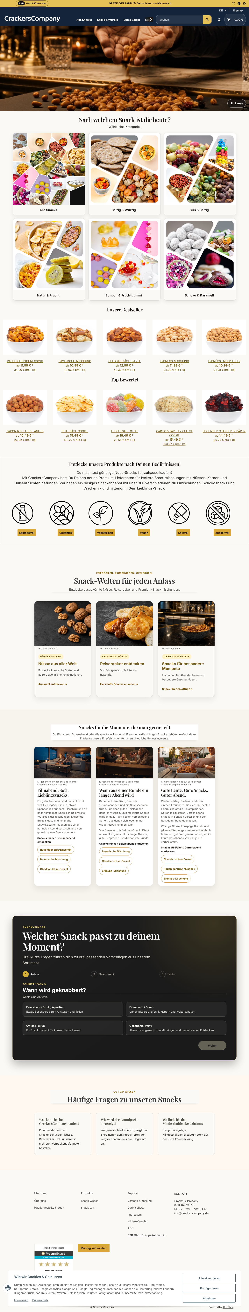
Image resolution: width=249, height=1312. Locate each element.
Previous (9, 346)
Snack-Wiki (88, 1207)
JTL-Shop (228, 1307)
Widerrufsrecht (137, 1221)
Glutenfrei (66, 532)
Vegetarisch (105, 532)
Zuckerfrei (222, 532)
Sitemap (237, 10)
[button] (219, 19)
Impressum (21, 1300)
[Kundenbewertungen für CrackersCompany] (53, 1267)
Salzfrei (183, 532)
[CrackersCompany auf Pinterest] (238, 3)
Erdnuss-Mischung (114, 870)
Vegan (144, 532)
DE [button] (221, 10)
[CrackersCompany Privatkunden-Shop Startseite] (32, 19)
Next (239, 346)
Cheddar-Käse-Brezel (54, 869)
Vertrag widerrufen (93, 1248)
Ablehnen (209, 1298)
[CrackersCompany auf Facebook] (244, 3)
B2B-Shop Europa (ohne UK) (146, 1235)
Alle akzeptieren (209, 1278)
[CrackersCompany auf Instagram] (233, 3)
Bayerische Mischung (54, 859)
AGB (130, 1228)
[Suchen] (207, 19)
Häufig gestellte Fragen (49, 1207)
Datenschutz (40, 1300)
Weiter (212, 1045)
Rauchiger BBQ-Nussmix (55, 849)
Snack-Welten (89, 1200)
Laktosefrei (26, 532)
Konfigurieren (209, 1288)
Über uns (40, 1200)
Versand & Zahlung (140, 1200)
